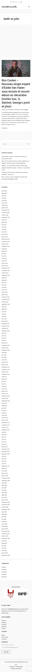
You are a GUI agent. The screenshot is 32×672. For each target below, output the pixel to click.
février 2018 (5, 417)
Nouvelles (17, 109)
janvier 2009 (5, 475)
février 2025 (5, 234)
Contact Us (4, 639)
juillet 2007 (4, 495)
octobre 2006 (5, 507)
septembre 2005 (6, 538)
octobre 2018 (5, 398)
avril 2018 (4, 413)
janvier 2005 (5, 553)
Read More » (5, 128)
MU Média (4, 572)
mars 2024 (4, 261)
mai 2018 (4, 410)
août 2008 (4, 483)
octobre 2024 (5, 244)
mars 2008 (4, 492)
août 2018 (4, 403)
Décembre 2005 (6, 531)
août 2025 (4, 220)
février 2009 (5, 473)
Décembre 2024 (6, 239)
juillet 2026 (4, 193)
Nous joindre (5, 637)
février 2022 (5, 321)
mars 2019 (4, 389)
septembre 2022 (6, 304)
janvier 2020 (5, 364)
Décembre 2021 (6, 323)
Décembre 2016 (6, 449)
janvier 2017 (5, 446)
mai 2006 (4, 519)
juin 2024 (4, 253)
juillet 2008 (4, 485)
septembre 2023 (6, 275)
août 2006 (4, 512)
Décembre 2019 (6, 367)
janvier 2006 (5, 529)
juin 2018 (4, 408)
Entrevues (4, 569)
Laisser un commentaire (8, 109)
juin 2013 (4, 463)
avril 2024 (4, 258)
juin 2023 (4, 282)
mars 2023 (4, 290)
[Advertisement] (16, 41)
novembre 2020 (6, 345)
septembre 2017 (6, 430)
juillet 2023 (4, 280)
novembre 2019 (6, 369)
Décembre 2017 (6, 422)
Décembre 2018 (6, 396)
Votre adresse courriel (7, 644)
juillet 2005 (4, 543)
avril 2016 (4, 458)
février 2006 (5, 526)
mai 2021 (4, 338)
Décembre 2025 (6, 210)
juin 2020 (4, 355)
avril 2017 (4, 442)
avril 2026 (4, 200)
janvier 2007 (5, 500)
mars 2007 (4, 497)
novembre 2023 (6, 270)
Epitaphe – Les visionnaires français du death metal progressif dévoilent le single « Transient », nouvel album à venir (16, 168)
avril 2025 (4, 229)
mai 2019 (4, 384)
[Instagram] (18, 2)
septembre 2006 (6, 509)
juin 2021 (4, 335)
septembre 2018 (6, 401)
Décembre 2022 (6, 297)
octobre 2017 (5, 427)
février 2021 (5, 343)
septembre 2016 (6, 454)
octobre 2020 (5, 348)
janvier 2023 (5, 294)
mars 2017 (4, 444)
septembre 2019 (6, 374)
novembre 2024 (6, 241)
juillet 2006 (4, 514)
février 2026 (5, 205)
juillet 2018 (4, 405)
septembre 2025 (6, 217)
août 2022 (4, 306)
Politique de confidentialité (16, 666)
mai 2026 (4, 198)
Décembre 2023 (6, 268)
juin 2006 (4, 516)
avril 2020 (4, 357)
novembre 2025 (6, 212)
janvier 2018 (5, 420)
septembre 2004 (6, 555)
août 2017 (4, 432)
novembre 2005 (6, 533)
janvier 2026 (5, 207)
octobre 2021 (5, 328)
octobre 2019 (5, 372)
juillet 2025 (4, 222)
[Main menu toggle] (29, 6)
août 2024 (4, 249)
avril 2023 (4, 287)
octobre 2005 (5, 536)
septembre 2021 (6, 331)
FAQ (16, 664)
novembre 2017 (6, 425)
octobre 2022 (5, 302)
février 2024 (5, 263)
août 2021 (4, 333)
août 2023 (4, 277)
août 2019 (4, 376)
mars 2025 (4, 232)
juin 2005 (4, 545)
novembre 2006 (6, 504)
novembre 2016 (6, 451)
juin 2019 (4, 381)
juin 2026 (4, 195)
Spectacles (4, 577)
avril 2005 (4, 548)
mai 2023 (4, 285)
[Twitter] (16, 2)
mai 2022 (4, 314)
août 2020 (4, 352)
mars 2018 (4, 415)
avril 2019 (4, 386)
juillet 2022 (4, 309)
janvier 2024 (5, 265)
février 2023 (5, 292)
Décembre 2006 (6, 502)
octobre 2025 (5, 215)
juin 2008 (4, 487)
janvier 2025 (5, 236)
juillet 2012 (4, 468)
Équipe (3, 635)
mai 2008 (4, 490)
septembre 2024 (6, 246)
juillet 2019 (4, 379)
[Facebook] (13, 2)
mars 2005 (4, 550)
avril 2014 (4, 461)
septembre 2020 (6, 350)
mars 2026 (4, 203)
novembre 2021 (6, 326)
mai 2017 (4, 439)
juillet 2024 (4, 251)
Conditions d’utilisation (16, 668)
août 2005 (4, 541)
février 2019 (5, 391)
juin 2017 (4, 437)
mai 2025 (4, 227)
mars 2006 (4, 524)
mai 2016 (4, 456)
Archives (4, 628)
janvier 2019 (5, 393)
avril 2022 (4, 316)
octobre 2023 (5, 273)
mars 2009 (4, 471)
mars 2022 (4, 318)
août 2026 (4, 191)
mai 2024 (4, 256)
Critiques (4, 567)
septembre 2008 (6, 480)
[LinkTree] (11, 2)
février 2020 (5, 362)
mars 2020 (4, 360)
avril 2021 (4, 340)
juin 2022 (4, 311)
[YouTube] (21, 2)
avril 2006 (4, 521)
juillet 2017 (4, 434)
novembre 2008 (6, 478)
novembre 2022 (6, 299)
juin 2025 (4, 224)
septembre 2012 (6, 466)
